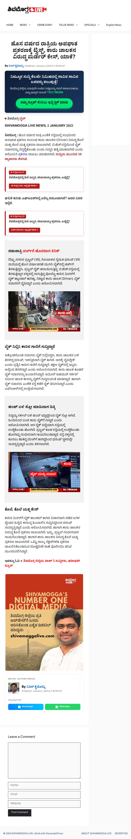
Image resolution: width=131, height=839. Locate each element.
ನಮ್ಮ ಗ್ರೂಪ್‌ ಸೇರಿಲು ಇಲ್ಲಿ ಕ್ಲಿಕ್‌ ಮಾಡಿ (44, 103)
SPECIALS (90, 25)
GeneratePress (54, 834)
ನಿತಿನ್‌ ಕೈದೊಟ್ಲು (16, 66)
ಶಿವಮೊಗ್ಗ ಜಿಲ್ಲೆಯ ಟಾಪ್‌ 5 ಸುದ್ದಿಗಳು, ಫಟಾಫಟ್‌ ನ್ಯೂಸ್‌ (42, 564)
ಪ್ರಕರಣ (22, 154)
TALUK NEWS (66, 25)
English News (113, 25)
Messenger (27, 707)
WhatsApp (64, 707)
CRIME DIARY (44, 25)
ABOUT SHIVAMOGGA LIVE (96, 834)
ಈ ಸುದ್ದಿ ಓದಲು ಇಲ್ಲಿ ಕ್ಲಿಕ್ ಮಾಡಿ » (24, 186)
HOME (9, 25)
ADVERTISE (121, 834)
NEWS (23, 25)
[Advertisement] (111, 89)
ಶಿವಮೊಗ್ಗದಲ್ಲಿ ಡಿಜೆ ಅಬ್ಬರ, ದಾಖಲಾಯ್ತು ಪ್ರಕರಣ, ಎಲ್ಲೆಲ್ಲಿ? (39, 178)
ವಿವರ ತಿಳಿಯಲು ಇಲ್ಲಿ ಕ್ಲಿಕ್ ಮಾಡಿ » (24, 230)
